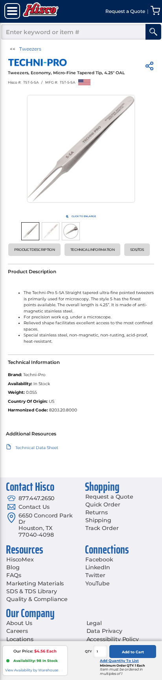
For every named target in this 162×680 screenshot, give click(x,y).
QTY (88, 651)
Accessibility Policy (113, 639)
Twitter (95, 575)
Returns (96, 512)
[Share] (149, 67)
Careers (17, 631)
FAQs (13, 575)
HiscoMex (20, 559)
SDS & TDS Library (31, 591)
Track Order (101, 528)
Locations (19, 639)
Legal (94, 623)
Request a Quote (109, 497)
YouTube (97, 583)
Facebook (99, 559)
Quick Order (102, 504)
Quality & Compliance (37, 599)
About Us (19, 623)
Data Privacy (104, 631)
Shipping (98, 520)
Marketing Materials (35, 583)
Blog (12, 567)
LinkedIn (97, 567)
